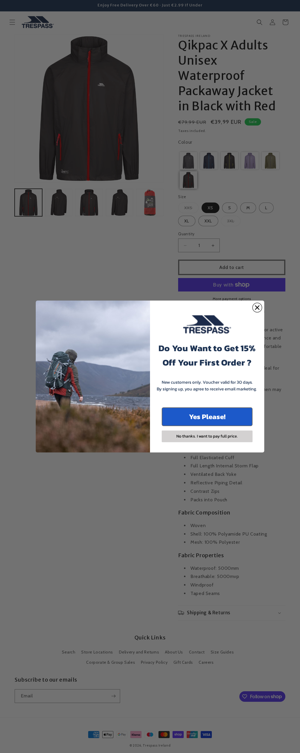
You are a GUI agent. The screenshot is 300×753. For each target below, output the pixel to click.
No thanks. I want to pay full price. (207, 436)
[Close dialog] (257, 307)
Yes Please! (207, 416)
